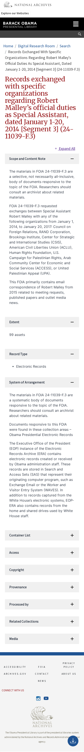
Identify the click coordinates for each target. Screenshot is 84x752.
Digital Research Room (36, 45)
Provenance (18, 587)
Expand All (66, 148)
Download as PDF (73, 741)
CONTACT (42, 673)
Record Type (18, 354)
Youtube (46, 698)
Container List (19, 535)
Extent (14, 322)
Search (65, 45)
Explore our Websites (15, 13)
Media (13, 638)
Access (14, 552)
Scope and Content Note (27, 158)
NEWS (42, 680)
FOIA (41, 666)
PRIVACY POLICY (69, 665)
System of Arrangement (27, 382)
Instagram (38, 698)
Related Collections (24, 621)
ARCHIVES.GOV (15, 673)
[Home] (32, 22)
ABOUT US (69, 673)
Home (8, 45)
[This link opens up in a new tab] (42, 716)
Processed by (18, 604)
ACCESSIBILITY (15, 666)
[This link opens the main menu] (76, 23)
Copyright (16, 570)
